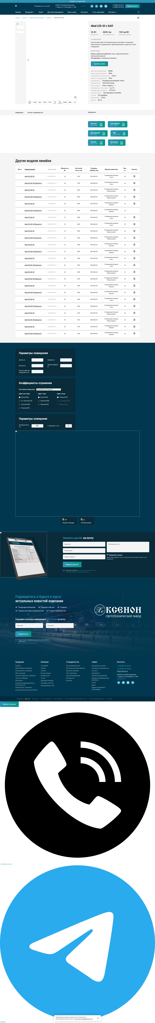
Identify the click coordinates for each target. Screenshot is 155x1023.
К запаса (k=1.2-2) (53, 426)
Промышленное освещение (23, 670)
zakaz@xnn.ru (121, 678)
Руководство (70, 678)
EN (82, 6)
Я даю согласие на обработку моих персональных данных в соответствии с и (34, 641)
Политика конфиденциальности (96, 698)
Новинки (18, 666)
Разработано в (20, 698)
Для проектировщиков (55, 12)
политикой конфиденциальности (83, 1019)
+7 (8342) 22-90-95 (118, 7)
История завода (46, 673)
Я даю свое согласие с (81, 571)
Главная (18, 12)
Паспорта (94, 670)
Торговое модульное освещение (25, 675)
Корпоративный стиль (47, 685)
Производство (45, 675)
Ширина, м (51, 360)
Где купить (84, 12)
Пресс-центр (72, 12)
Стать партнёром (98, 12)
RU (84, 6)
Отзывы (43, 668)
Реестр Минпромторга (73, 666)
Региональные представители (75, 668)
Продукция (29, 12)
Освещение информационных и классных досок (25, 684)
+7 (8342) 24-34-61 (118, 5)
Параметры (19, 112)
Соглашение (109, 698)
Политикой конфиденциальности (27, 643)
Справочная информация (99, 675)
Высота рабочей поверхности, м (24, 371)
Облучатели (19, 680)
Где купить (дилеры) (72, 670)
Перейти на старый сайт (77, 1)
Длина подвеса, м (53, 365)
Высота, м (22, 365)
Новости (43, 670)
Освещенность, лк (24, 426)
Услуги (40, 12)
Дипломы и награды (47, 680)
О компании (44, 666)
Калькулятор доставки (99, 666)
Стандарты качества (47, 683)
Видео (94, 685)
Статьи (94, 682)
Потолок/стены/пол (27, 389)
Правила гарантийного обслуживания (98, 688)
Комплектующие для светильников (26, 690)
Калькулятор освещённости (100, 668)
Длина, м (22, 360)
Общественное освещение (23, 668)
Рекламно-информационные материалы (100, 679)
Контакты (112, 12)
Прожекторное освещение (23, 687)
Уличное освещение (21, 678)
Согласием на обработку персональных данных (38, 641)
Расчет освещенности (35, 112)
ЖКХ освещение (20, 673)
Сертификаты (96, 673)
